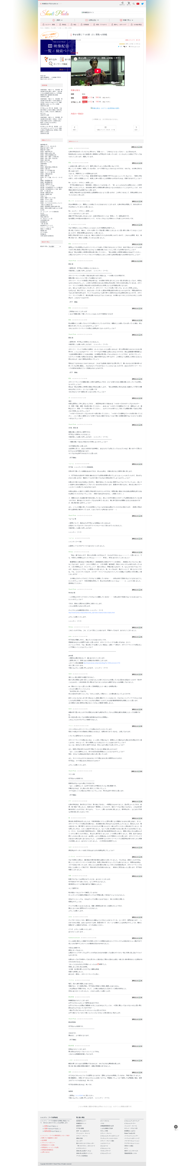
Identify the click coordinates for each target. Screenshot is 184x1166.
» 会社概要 (43, 1140)
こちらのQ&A (78, 1095)
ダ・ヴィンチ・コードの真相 (49, 211)
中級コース (43, 196)
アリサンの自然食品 (82, 1156)
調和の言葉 (79, 1138)
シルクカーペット (105, 1143)
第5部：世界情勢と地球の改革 (50, 206)
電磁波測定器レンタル (130, 1153)
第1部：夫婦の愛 (46, 151)
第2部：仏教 (45, 168)
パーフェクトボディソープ (131, 1138)
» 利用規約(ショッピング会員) (49, 1147)
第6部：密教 (44, 175)
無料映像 (43, 144)
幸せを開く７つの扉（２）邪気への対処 (61, 28)
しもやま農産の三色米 (106, 1128)
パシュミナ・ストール (130, 1126)
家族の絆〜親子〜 (46, 148)
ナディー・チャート (46, 227)
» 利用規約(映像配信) (46, 1150)
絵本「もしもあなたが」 (83, 1131)
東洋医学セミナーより (46, 225)
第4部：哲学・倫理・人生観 (49, 156)
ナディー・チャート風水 (107, 1141)
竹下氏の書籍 (80, 1128)
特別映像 (43, 222)
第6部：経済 (45, 160)
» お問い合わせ (45, 1152)
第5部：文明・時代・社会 (48, 158)
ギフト (126, 1148)
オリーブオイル (104, 1121)
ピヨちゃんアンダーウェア (131, 1121)
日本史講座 (44, 220)
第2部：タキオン (46, 199)
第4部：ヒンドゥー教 (47, 172)
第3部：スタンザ (46, 201)
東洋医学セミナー (81, 1121)
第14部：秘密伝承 (46, 192)
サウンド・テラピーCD (130, 1128)
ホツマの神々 (44, 232)
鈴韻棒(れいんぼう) (129, 1131)
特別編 (43, 234)
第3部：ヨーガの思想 (47, 170)
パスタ (102, 1123)
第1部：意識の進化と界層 (48, 167)
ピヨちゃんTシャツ (105, 1153)
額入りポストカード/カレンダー (85, 1143)
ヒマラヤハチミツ (81, 1148)
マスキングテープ (105, 1151)
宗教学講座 (43, 163)
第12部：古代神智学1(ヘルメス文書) (51, 187)
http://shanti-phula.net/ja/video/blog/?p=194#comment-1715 (101, 663)
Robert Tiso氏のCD (129, 1133)
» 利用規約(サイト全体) (47, 1145)
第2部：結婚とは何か (47, 153)
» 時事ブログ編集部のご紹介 (49, 1138)
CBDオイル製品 (128, 1146)
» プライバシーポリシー (47, 1142)
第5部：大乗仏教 (46, 174)
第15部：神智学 (46, 194)
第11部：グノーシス (47, 185)
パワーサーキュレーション (131, 1141)
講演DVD (78, 1126)
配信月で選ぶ (44, 246)
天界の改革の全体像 (46, 236)
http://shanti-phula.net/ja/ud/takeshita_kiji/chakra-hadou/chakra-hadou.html (92, 612)
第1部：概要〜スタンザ (47, 198)
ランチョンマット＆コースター (109, 1138)
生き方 (42, 213)
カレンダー (79, 1141)
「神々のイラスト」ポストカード (85, 1146)
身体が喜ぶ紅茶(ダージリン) (84, 1153)
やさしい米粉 (104, 1131)
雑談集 (43, 230)
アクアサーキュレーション (131, 1143)
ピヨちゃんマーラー (130, 1123)
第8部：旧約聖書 (46, 180)
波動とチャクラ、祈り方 (132, 40)
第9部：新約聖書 (46, 182)
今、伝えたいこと (46, 218)
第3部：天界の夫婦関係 (48, 155)
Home (41, 28)
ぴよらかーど (104, 1146)
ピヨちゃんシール (105, 1148)
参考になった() (137, 147)
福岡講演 (44, 215)
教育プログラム (46, 162)
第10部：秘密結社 (46, 184)
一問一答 (44, 223)
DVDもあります (135, 46)
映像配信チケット (81, 1123)
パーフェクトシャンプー (131, 1136)
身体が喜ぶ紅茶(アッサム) (83, 1151)
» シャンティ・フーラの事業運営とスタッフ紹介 (55, 1135)
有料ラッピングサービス (131, 1151)
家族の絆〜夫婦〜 (45, 149)
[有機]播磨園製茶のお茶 (107, 1126)
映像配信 (47, 28)
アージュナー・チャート (83, 1133)
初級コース (43, 165)
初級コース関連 (45, 229)
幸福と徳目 (44, 217)
